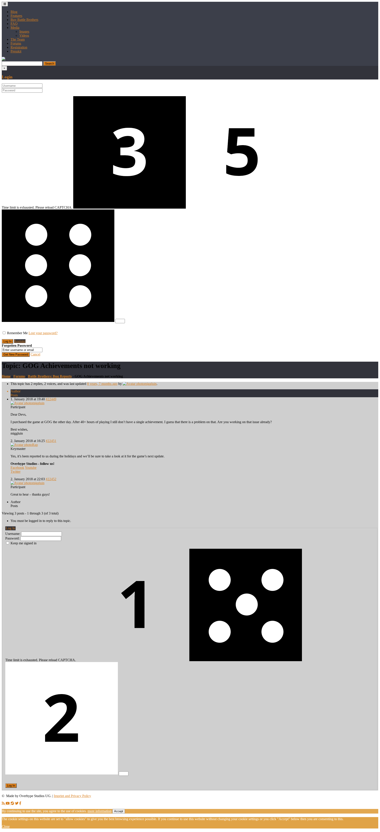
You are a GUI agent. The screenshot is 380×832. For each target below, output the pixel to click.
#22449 (51, 399)
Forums (16, 43)
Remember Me (17, 333)
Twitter (15, 471)
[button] (3, 59)
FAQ (14, 23)
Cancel (35, 354)
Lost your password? (43, 333)
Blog (14, 12)
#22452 (51, 479)
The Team (18, 39)
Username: (13, 534)
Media (15, 27)
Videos (24, 35)
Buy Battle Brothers (24, 20)
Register (20, 341)
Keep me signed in (24, 543)
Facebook (17, 467)
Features (16, 16)
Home (6, 376)
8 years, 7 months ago (102, 384)
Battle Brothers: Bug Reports (50, 376)
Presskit (16, 51)
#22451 (51, 441)
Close (6, 826)
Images (24, 31)
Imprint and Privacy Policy (72, 796)
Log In (11, 785)
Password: (12, 538)
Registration (19, 47)
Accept (118, 811)
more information (99, 811)
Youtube (31, 467)
